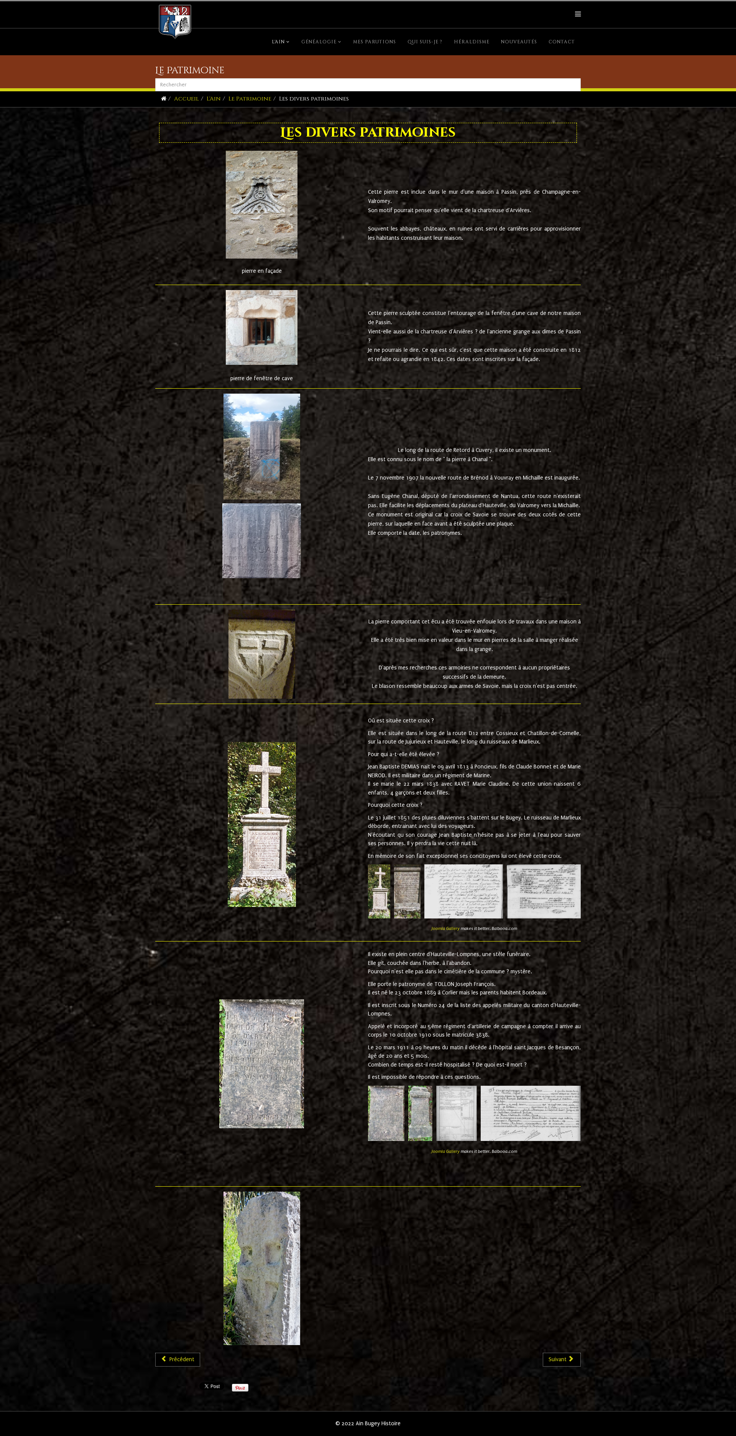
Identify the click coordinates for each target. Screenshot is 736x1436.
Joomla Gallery (446, 928)
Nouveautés (519, 42)
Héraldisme (472, 42)
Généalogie (319, 42)
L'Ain (278, 42)
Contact (562, 42)
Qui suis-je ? (424, 42)
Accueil (186, 99)
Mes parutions (374, 42)
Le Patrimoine (249, 99)
